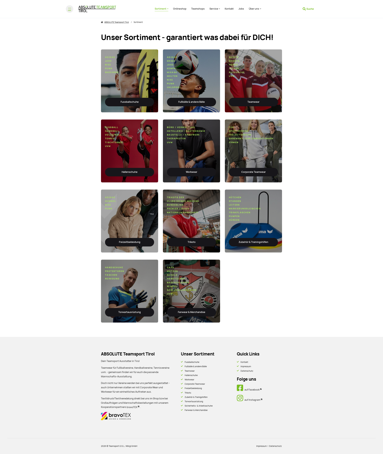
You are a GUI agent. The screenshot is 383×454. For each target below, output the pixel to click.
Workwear (191, 172)
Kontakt (244, 362)
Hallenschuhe (129, 172)
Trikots (192, 242)
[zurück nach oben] (372, 446)
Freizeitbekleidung (129, 242)
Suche (310, 8)
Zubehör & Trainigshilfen (196, 397)
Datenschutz (247, 371)
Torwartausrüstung (129, 312)
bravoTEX (132, 407)
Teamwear (253, 101)
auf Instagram (251, 399)
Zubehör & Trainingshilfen (253, 242)
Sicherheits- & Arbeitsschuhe (199, 405)
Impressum (246, 366)
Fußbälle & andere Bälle (191, 101)
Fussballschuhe (130, 101)
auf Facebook (251, 389)
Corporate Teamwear (253, 172)
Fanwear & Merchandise (191, 312)
